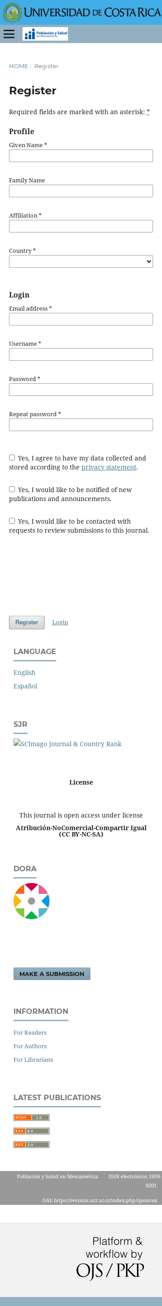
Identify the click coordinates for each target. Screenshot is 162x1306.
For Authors (30, 1046)
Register (26, 622)
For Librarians (33, 1059)
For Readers (30, 1032)
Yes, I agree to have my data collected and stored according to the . (78, 462)
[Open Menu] (9, 34)
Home (18, 66)
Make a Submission (52, 973)
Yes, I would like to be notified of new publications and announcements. (70, 494)
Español (25, 686)
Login (60, 622)
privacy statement (108, 467)
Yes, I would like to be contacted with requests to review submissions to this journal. (79, 525)
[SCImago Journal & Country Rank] (68, 743)
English (25, 672)
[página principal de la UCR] (82, 20)
